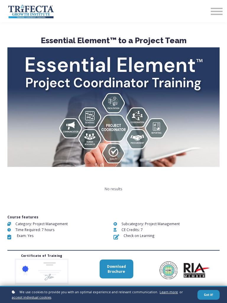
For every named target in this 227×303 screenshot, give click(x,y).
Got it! (208, 295)
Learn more (169, 292)
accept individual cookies (31, 297)
